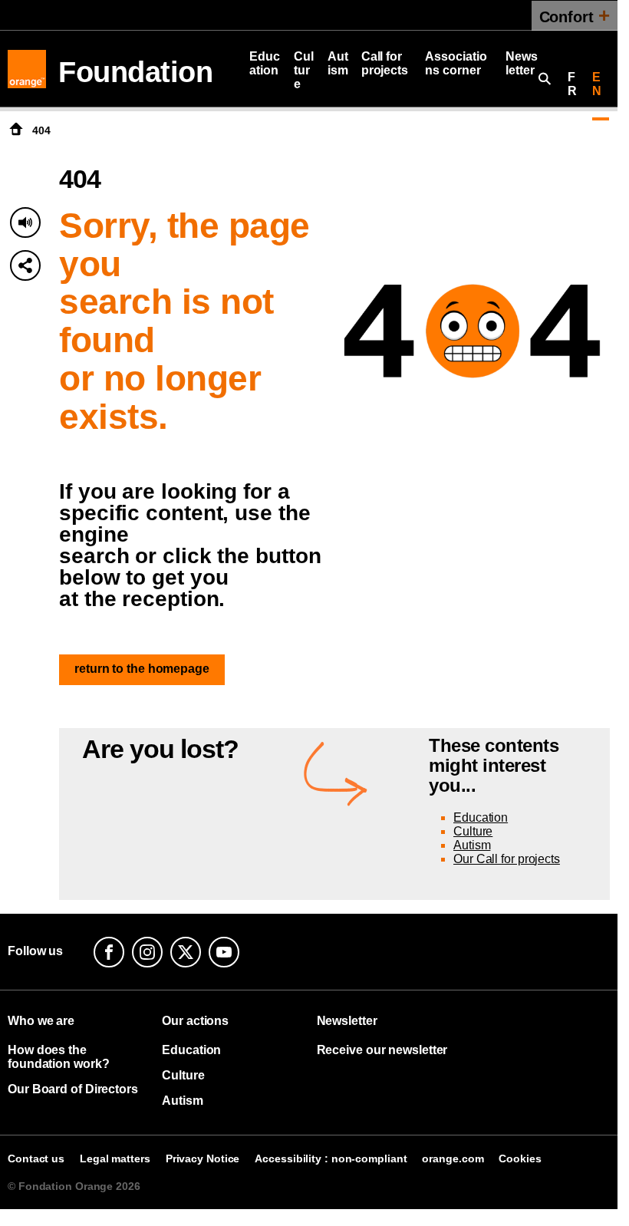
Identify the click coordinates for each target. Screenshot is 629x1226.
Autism (338, 63)
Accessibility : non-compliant (331, 1158)
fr (572, 84)
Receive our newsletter (382, 1049)
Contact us (36, 1158)
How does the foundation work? (58, 1056)
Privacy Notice (203, 1158)
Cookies (520, 1158)
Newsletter (522, 63)
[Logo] (27, 69)
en (596, 84)
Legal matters (115, 1158)
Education (264, 63)
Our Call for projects (506, 858)
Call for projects (384, 63)
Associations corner (455, 63)
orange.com (452, 1158)
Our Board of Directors (73, 1089)
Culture (304, 70)
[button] (25, 265)
